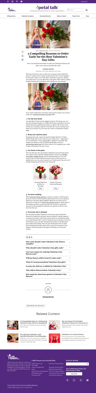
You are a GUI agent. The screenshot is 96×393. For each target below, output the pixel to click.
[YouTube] (87, 381)
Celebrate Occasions (43, 50)
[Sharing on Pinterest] (22, 60)
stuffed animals (38, 156)
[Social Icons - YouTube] (21, 2)
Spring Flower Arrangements (40, 371)
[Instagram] (74, 381)
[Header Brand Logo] (11, 11)
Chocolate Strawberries (55, 375)
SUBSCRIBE (84, 1)
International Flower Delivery (57, 373)
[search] (68, 9)
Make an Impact (61, 16)
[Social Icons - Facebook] (8, 2)
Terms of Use (20, 385)
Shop (87, 16)
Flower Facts (76, 16)
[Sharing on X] (22, 56)
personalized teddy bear (34, 144)
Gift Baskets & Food (37, 373)
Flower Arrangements (38, 367)
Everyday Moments (45, 16)
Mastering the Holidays (35, 305)
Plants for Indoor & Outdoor (56, 371)
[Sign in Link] (86, 10)
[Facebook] (67, 381)
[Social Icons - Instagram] (12, 2)
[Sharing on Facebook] (22, 52)
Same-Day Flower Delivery (56, 363)
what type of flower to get (50, 202)
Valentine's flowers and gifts (42, 114)
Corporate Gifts (36, 375)
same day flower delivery (38, 197)
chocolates (29, 156)
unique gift (46, 140)
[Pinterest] (80, 381)
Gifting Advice (11, 16)
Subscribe (74, 374)
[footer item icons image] (13, 359)
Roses (33, 369)
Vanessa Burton (48, 69)
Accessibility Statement (31, 385)
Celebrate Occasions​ (28, 16)
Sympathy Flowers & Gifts (56, 367)
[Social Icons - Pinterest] (17, 2)
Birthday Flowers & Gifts (55, 369)
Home (37, 50)
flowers (64, 154)
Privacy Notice (11, 385)
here (27, 130)
